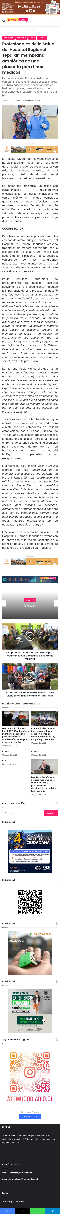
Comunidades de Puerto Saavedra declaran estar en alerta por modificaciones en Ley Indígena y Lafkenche (44, 734)
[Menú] (56, 21)
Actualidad (8, 38)
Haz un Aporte (30, 1116)
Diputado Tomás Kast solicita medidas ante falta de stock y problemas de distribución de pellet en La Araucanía (44, 784)
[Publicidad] (30, 7)
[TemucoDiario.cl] (17, 20)
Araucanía (21, 38)
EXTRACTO (7, 751)
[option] (30, 603)
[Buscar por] (3, 21)
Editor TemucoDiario (12, 100)
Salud (32, 38)
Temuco (42, 38)
